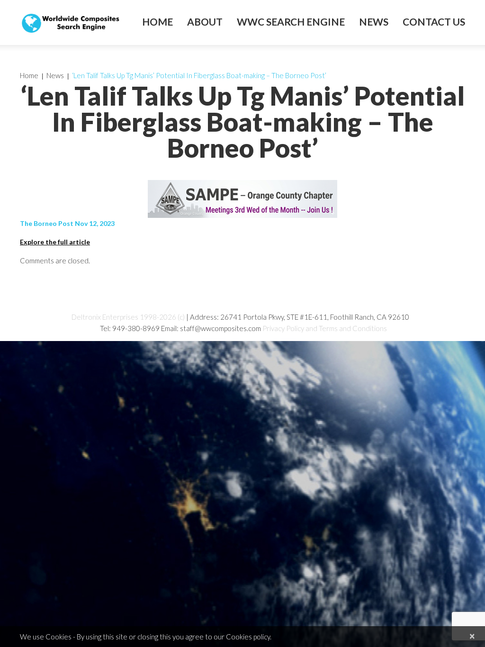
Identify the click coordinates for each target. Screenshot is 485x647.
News (373, 21)
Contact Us (434, 21)
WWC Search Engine (291, 21)
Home (157, 21)
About (205, 21)
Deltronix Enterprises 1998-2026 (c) (128, 317)
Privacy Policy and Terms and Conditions (324, 328)
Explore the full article (55, 242)
